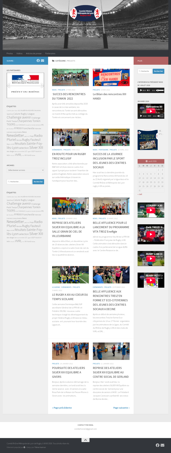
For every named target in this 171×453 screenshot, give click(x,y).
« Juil (140, 194)
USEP (33, 151)
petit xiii (26, 136)
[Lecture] (141, 90)
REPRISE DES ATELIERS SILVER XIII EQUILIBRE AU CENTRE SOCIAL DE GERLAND (111, 372)
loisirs (19, 132)
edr (8, 129)
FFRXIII (18, 128)
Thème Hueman (40, 447)
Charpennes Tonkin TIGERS (23, 122)
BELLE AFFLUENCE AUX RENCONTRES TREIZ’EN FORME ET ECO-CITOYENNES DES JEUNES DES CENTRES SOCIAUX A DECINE (110, 300)
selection (24, 147)
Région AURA (10, 144)
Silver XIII (36, 147)
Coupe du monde (30, 125)
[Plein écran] (162, 116)
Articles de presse (34, 53)
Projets (61, 90)
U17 (25, 151)
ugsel (29, 151)
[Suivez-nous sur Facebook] (38, 60)
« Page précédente (62, 407)
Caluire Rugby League (23, 113)
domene (38, 125)
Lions (14, 132)
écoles (33, 155)
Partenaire (103, 150)
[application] (151, 90)
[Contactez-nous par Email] (42, 60)
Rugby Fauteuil (31, 140)
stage (12, 151)
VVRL (18, 155)
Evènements (57, 150)
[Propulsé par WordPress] (24, 447)
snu (8, 151)
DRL (42, 125)
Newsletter (15, 135)
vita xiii (12, 155)
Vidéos (19, 53)
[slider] (148, 90)
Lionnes (9, 132)
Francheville (28, 128)
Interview (38, 128)
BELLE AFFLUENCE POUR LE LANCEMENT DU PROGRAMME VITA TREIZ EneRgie (111, 227)
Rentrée (19, 140)
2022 (19, 110)
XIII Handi (28, 155)
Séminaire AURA (19, 151)
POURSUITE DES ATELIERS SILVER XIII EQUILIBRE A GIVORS (68, 372)
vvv (23, 155)
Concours (22, 125)
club (17, 125)
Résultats (20, 143)
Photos (10, 53)
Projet (32, 136)
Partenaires (50, 53)
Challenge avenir (19, 117)
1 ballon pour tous (12, 110)
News (54, 90)
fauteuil (11, 129)
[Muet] (157, 90)
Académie (56, 287)
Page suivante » (121, 407)
